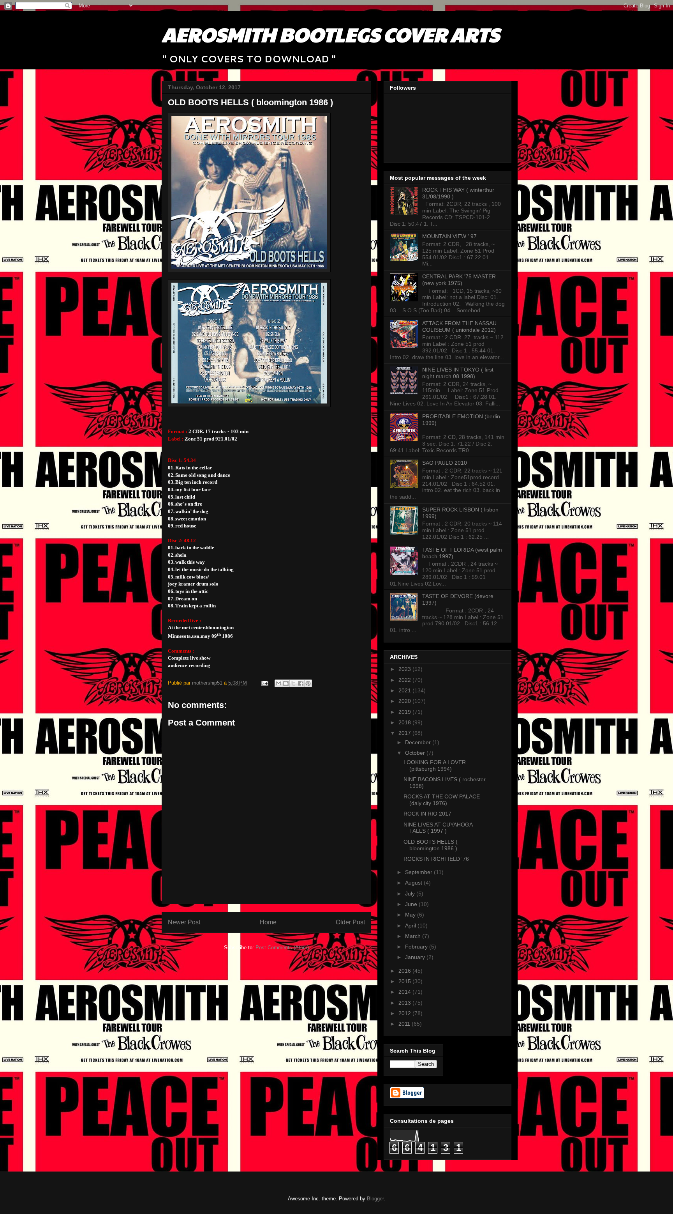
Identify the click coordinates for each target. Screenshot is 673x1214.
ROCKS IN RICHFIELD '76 (436, 859)
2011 (405, 1024)
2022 (405, 680)
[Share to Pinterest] (308, 683)
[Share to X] (293, 683)
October (415, 753)
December (418, 742)
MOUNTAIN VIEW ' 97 (449, 236)
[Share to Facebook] (301, 683)
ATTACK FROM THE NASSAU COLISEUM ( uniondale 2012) (459, 326)
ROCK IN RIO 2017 (427, 814)
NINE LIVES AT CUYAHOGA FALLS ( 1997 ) (437, 827)
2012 (405, 1013)
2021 (405, 690)
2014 (405, 992)
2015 (405, 981)
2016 (405, 971)
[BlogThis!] (286, 683)
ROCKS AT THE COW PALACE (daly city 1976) (441, 799)
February (417, 946)
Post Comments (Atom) (282, 947)
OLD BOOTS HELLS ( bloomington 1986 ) (430, 845)
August (414, 883)
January (415, 957)
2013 (405, 1003)
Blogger (375, 1199)
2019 (405, 712)
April (411, 925)
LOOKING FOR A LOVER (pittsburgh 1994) (434, 765)
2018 (405, 722)
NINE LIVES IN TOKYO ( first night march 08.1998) (457, 372)
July (410, 893)
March (413, 936)
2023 (405, 669)
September (419, 872)
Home (268, 922)
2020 (405, 701)
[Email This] (278, 683)
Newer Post (184, 922)
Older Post (350, 922)
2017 (405, 733)
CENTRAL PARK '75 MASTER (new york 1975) (459, 279)
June (412, 904)
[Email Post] (264, 683)
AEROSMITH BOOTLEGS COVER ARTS (330, 34)
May (411, 914)
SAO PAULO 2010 (444, 463)
